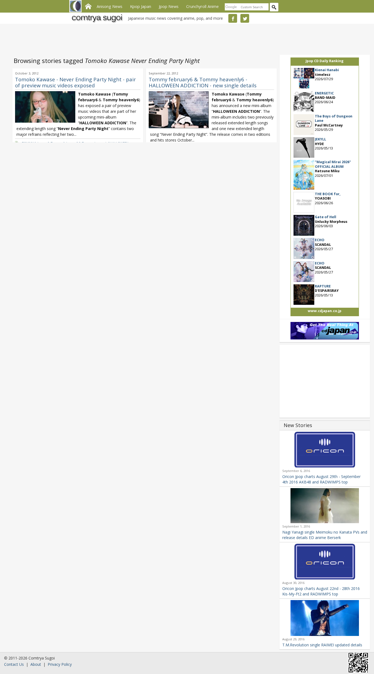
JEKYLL (320, 139)
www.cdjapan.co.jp (324, 311)
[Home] (88, 5)
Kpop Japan (140, 6)
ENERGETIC (324, 93)
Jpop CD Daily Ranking (325, 61)
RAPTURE (323, 286)
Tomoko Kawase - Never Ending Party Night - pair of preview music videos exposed (75, 82)
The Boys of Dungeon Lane (333, 118)
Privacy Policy (60, 664)
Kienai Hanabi (327, 70)
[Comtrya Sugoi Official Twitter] (244, 18)
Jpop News (169, 6)
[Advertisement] (185, 38)
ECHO (319, 240)
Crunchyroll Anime (202, 6)
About (35, 664)
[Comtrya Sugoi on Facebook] (232, 18)
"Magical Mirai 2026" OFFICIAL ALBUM (333, 164)
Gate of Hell (325, 217)
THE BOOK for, (328, 194)
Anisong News (109, 6)
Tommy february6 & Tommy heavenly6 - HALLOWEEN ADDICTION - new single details (203, 82)
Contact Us (14, 664)
